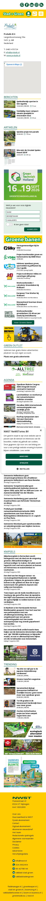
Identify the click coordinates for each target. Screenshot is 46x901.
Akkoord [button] (24, 456)
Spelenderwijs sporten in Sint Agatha (27, 102)
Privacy (15, 844)
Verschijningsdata (20, 853)
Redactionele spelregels (23, 835)
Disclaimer (16, 841)
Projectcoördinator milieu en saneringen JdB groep (29, 275)
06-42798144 (22, 868)
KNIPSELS (9, 551)
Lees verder (25, 450)
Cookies (15, 847)
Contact (15, 823)
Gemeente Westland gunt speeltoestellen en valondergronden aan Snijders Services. (22, 525)
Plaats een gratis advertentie (17, 356)
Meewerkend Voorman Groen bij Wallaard (29, 303)
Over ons (16, 814)
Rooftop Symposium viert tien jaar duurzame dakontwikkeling (28, 418)
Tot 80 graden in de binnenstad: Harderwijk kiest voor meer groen (29, 702)
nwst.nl (30, 895)
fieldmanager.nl (14, 886)
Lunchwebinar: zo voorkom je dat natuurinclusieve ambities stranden (29, 397)
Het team (16, 832)
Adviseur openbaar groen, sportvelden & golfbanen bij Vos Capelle (29, 265)
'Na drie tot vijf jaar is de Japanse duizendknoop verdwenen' (27, 671)
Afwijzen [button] (24, 463)
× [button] (41, 430)
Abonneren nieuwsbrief (22, 829)
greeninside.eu (18, 895)
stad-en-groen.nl (15, 889)
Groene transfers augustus (28, 679)
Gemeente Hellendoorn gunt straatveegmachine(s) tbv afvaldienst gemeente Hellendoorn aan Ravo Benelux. (22, 477)
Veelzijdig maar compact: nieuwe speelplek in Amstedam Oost (28, 113)
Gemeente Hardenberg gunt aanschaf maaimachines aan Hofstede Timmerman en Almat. (22, 500)
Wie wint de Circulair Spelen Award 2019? (28, 151)
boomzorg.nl (30, 889)
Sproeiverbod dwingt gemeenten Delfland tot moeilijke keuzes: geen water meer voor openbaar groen (29, 691)
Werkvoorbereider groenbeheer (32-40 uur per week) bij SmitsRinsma (28, 313)
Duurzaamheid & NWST (22, 817)
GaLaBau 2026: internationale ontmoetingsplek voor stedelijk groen (29, 407)
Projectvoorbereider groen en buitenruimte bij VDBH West (29, 255)
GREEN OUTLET (13, 345)
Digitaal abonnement (21, 826)
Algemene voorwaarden (22, 838)
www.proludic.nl (13, 55)
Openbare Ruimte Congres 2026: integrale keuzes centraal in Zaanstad (28, 386)
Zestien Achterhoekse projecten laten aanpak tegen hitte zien (27, 713)
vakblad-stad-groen (24, 872)
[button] (23, 468)
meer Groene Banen (23, 322)
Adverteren (17, 850)
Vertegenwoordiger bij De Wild (28, 246)
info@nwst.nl (21, 860)
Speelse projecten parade (28, 132)
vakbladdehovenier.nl (12, 892)
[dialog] (23, 450)
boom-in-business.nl (32, 892)
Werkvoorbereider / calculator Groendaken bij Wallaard (28, 285)
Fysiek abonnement (21, 820)
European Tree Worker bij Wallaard (28, 294)
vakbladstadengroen (25, 876)
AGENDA (9, 380)
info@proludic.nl (13, 52)
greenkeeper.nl (30, 886)
